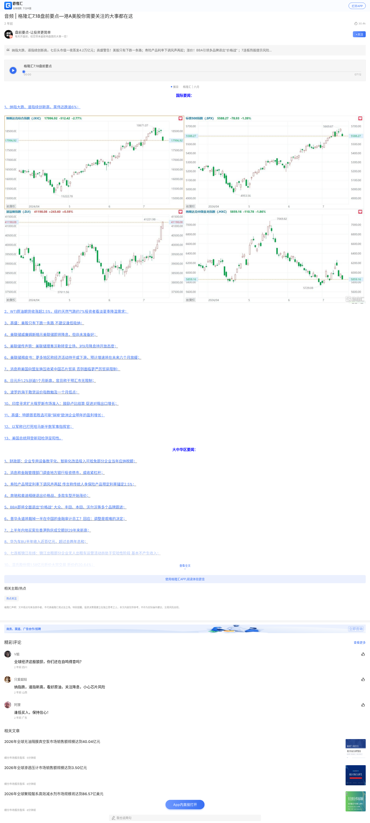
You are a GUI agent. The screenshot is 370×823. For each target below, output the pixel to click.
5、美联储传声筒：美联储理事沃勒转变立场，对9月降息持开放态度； (61, 346)
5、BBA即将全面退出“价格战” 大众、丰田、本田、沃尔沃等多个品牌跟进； (65, 507)
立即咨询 (356, 629)
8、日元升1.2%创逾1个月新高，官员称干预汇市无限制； (50, 381)
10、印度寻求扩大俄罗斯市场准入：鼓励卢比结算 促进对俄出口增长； (61, 403)
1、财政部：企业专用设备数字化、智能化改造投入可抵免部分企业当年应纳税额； (70, 461)
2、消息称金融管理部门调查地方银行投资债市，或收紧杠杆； (54, 473)
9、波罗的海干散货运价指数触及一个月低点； (41, 392)
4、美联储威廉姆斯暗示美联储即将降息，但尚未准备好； (51, 334)
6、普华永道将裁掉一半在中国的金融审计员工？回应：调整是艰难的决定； (65, 519)
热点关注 (11, 598)
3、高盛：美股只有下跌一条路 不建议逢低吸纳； (44, 323)
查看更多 (360, 642)
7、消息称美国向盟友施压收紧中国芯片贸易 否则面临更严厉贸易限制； (62, 369)
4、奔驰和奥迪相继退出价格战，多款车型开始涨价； (47, 496)
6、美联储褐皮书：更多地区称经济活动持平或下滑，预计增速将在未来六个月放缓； (72, 357)
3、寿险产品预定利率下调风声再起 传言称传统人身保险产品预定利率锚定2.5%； (70, 484)
